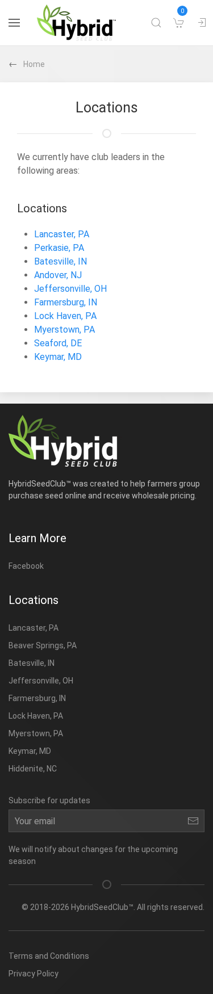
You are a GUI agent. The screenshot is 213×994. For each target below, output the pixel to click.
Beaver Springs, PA (43, 645)
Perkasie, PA (59, 247)
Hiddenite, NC (33, 768)
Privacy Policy (34, 973)
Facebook (26, 566)
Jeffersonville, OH (70, 288)
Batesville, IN (60, 261)
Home (34, 64)
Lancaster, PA (61, 234)
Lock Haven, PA (65, 316)
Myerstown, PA (64, 329)
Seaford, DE (58, 343)
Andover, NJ (58, 275)
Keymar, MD (58, 356)
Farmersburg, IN (65, 302)
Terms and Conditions (49, 956)
